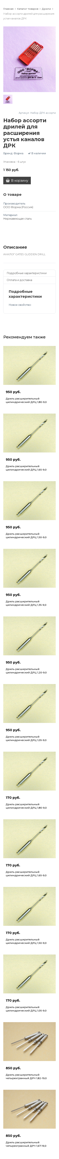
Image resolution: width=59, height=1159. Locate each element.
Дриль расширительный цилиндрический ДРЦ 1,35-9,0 (26, 603)
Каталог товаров (27, 8)
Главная (8, 8)
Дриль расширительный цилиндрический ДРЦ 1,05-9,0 (26, 738)
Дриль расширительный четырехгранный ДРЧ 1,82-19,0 (26, 1076)
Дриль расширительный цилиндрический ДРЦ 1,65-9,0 (26, 468)
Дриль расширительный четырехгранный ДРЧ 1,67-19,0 (26, 1144)
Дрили (46, 8)
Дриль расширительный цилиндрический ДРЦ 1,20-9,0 (26, 670)
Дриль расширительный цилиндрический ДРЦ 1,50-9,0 (26, 535)
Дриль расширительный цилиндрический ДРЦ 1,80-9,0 (26, 400)
